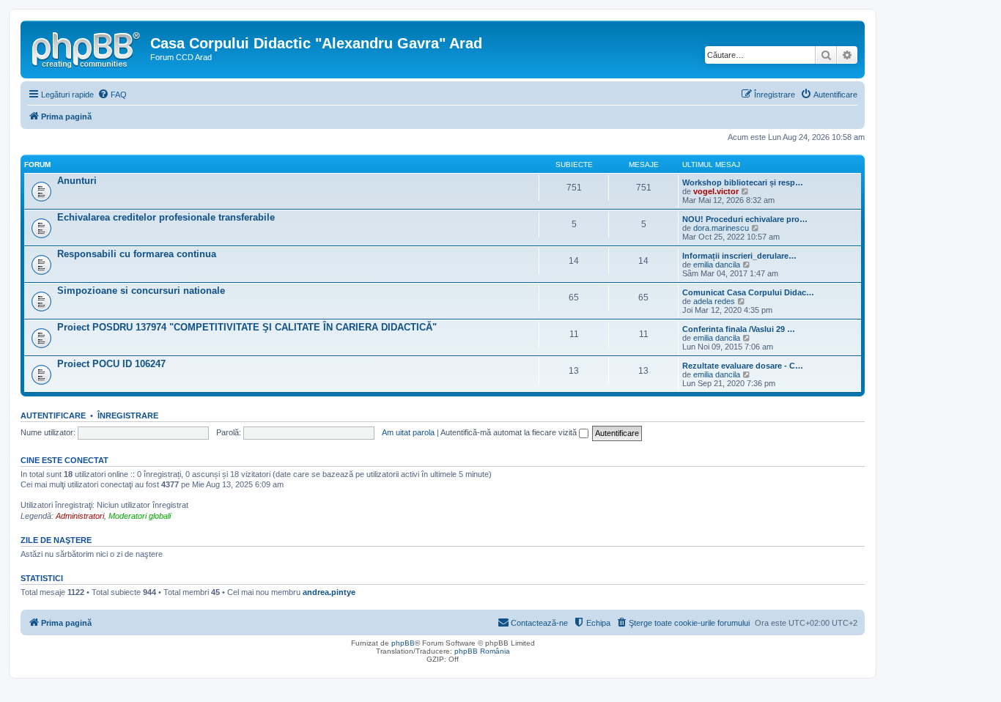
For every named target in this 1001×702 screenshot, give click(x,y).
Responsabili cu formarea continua (136, 253)
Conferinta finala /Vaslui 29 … (738, 329)
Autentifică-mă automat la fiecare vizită (509, 432)
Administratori (80, 515)
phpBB (403, 643)
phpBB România (482, 651)
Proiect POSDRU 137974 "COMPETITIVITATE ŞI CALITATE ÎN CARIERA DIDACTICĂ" (247, 327)
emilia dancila (716, 264)
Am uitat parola (408, 432)
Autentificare (53, 415)
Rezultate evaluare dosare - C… (742, 365)
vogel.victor (716, 191)
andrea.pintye (329, 592)
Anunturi (77, 180)
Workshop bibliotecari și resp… (742, 182)
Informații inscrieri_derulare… (739, 255)
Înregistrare (127, 415)
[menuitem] (112, 94)
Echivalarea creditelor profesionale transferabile (166, 217)
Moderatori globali (139, 515)
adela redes (714, 301)
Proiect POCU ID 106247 (111, 363)
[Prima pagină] (87, 47)
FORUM (37, 164)
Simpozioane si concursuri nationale (141, 290)
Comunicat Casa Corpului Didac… (748, 292)
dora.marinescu (721, 227)
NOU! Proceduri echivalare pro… (745, 219)
